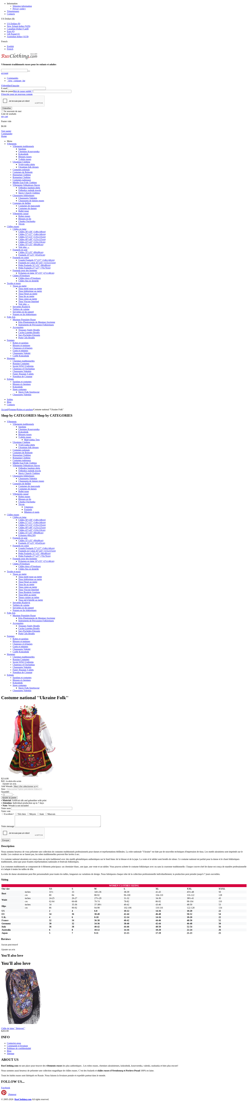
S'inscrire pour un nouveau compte (17, 94)
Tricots (21, 224)
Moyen (32, 814)
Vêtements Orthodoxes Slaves (26, 185)
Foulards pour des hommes (25, 270)
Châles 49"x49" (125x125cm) (32, 239)
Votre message (7, 826)
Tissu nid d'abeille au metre (30, 600)
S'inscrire (15, 85)
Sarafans (22, 149)
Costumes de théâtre (22, 203)
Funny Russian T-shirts (23, 374)
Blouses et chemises (22, 384)
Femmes (10, 340)
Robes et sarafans (20, 343)
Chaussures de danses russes (31, 200)
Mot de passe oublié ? (23, 91)
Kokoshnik (23, 154)
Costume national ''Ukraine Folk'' (34, 697)
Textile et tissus (14, 283)
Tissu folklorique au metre (30, 291)
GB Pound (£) (13, 34)
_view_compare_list (16, 80)
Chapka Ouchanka (26, 221)
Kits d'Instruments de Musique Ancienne (36, 322)
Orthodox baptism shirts (29, 187)
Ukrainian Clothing (21, 162)
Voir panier (6, 131)
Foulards (28, 509)
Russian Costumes (21, 363)
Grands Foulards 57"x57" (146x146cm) (36, 260)
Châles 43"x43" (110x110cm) (31, 242)
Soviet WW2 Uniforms (23, 366)
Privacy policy (19, 8)
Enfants (10, 379)
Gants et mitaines (20, 350)
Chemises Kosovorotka (28, 151)
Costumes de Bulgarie (23, 172)
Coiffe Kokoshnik (21, 356)
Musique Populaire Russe (24, 319)
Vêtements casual (20, 213)
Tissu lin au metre (26, 296)
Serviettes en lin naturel (23, 312)
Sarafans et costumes (22, 381)
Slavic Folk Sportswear (28, 392)
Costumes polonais (21, 169)
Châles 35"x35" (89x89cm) (30, 244)
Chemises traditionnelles (24, 361)
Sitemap (10, 1053)
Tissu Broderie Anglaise (29, 592)
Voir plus (23, 247)
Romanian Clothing (21, 177)
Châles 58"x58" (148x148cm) (32, 231)
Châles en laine (19, 229)
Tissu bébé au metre (27, 595)
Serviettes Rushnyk (21, 306)
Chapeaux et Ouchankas (24, 368)
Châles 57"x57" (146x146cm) (32, 234)
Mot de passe (7, 91)
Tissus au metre (20, 286)
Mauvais (51, 814)
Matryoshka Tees (32, 439)
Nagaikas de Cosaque (22, 376)
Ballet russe (23, 211)
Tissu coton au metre (27, 299)
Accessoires (18, 327)
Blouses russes (25, 156)
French (10, 49)
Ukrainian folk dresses (28, 167)
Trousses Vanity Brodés (29, 330)
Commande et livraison (17, 1046)
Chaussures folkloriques (23, 195)
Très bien (22, 814)
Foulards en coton (21, 257)
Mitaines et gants (31, 512)
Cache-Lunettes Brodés (29, 332)
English (10, 46)
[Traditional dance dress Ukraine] (30, 776)
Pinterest (12, 1094)
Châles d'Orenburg (21, 275)
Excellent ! (9, 814)
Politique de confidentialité (19, 1048)
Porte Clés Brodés (26, 337)
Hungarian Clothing (22, 175)
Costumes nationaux (22, 180)
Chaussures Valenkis (27, 198)
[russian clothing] (19, 59)
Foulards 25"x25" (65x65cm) (31, 255)
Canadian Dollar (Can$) (18, 29)
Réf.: (3, 781)
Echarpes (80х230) (27, 535)
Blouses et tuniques (21, 345)
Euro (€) (10, 31)
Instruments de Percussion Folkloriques (36, 325)
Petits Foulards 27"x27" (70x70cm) (34, 268)
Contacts (11, 14)
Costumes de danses (27, 208)
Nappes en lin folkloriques (24, 314)
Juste (41, 814)
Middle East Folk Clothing (25, 182)
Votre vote (5, 811)
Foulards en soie (20, 250)
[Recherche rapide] (29, 71)
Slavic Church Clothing (29, 193)
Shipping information (22, 6)
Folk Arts (11, 317)
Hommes (11, 358)
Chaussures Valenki (21, 353)
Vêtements (12, 144)
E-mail (4, 88)
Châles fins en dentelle (28, 281)
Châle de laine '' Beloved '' (13, 1028)
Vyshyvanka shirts (26, 164)
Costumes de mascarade (29, 206)
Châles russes (13, 226)
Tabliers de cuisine (21, 309)
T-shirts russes (24, 159)
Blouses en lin (24, 218)
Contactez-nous (14, 1043)
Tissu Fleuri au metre (27, 293)
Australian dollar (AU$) (18, 36)
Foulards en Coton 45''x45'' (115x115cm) (37, 262)
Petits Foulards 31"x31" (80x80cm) (34, 265)
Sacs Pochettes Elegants (29, 335)
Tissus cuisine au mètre (28, 597)
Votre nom (6, 808)
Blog (9, 402)
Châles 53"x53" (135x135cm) (32, 237)
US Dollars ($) (13, 23)
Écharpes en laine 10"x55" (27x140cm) (36, 273)
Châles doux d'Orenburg (29, 278)
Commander (6, 133)
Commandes (12, 78)
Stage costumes (20, 389)
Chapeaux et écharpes (22, 348)
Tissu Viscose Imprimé (28, 301)
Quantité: (5, 792)
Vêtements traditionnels (23, 146)
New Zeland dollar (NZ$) (18, 26)
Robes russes (24, 216)
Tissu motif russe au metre (30, 288)
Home (4, 136)
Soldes (10, 399)
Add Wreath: (7, 786)
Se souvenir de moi (12, 111)
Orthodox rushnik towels (29, 190)
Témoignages (13, 11)
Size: (3, 789)
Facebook (5, 1087)
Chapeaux (28, 507)
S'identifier (6, 85)
